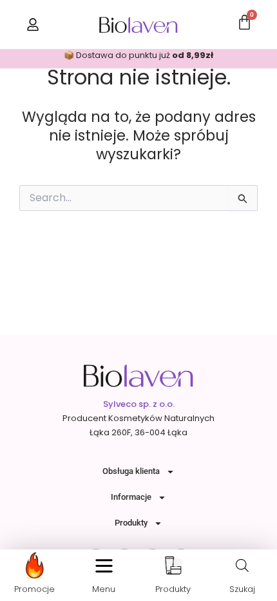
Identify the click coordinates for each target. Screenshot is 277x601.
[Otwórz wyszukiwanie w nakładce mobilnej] (242, 565)
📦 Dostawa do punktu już (138, 55)
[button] (104, 566)
